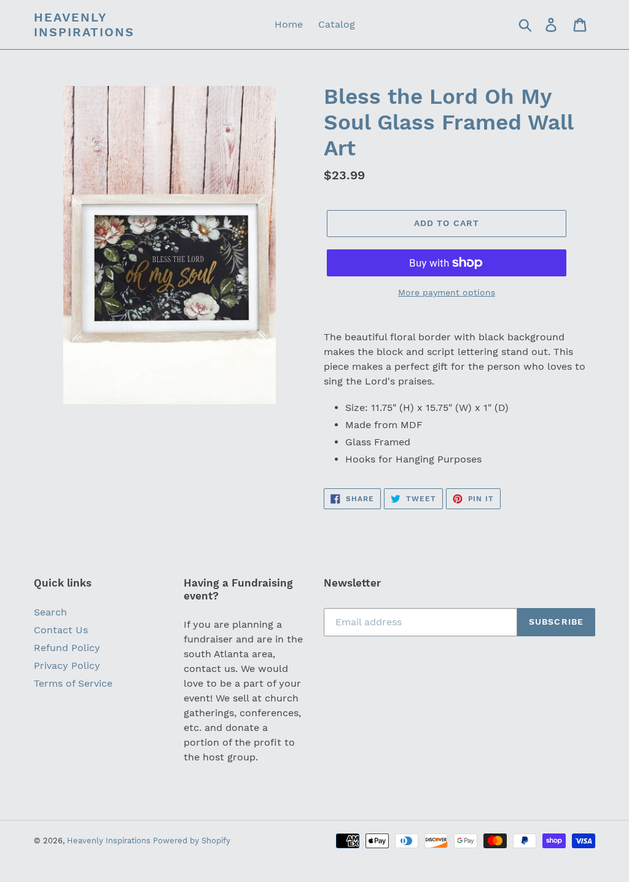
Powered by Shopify (191, 840)
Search (50, 612)
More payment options (446, 292)
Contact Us (61, 630)
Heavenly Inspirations (84, 24)
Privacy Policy (67, 665)
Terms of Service (73, 683)
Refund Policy (67, 648)
